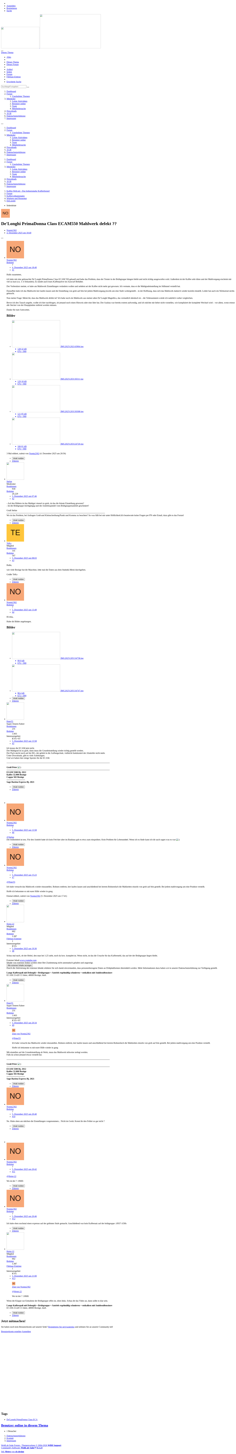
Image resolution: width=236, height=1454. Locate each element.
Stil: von (12, 1451)
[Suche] (2, 50)
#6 (13, 832)
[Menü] (2, 123)
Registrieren (12, 8)
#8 (13, 951)
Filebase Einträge (14, 939)
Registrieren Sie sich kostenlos (61, 1327)
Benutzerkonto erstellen (11, 1331)
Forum (9, 74)
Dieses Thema (13, 62)
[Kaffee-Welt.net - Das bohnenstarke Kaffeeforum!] (51, 47)
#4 (13, 612)
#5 (13, 743)
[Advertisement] (88, 797)
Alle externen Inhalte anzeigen (20, 965)
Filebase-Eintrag (14, 77)
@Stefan (10, 837)
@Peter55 (11, 882)
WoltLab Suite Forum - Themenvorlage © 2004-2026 (31, 1445)
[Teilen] (2, 238)
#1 (13, 270)
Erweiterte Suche (14, 82)
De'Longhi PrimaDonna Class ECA (22, 1419)
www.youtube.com (28, 960)
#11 (13, 1172)
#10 (13, 1116)
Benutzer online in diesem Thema (24, 1425)
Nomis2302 (12, 230)
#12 (13, 1219)
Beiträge (10, 262)
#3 (13, 560)
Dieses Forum (13, 64)
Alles (9, 57)
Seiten (9, 72)
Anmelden (11, 6)
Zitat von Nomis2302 (21, 1034)
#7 (13, 877)
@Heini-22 (11, 1176)
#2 (13, 498)
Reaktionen (11, 486)
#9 (13, 1025)
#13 (13, 1278)
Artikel (10, 69)
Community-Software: (21, 1448)
